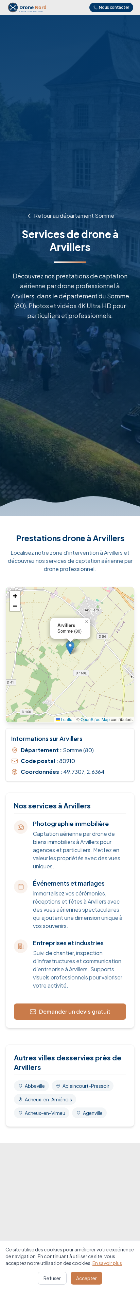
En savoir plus (107, 1263)
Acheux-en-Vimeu (45, 1113)
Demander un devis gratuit (74, 1011)
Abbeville (35, 1086)
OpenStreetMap (95, 719)
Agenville (93, 1113)
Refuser (52, 1278)
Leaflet (66, 719)
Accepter (86, 1278)
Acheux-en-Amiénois (48, 1099)
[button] (70, 648)
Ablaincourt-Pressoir (86, 1086)
